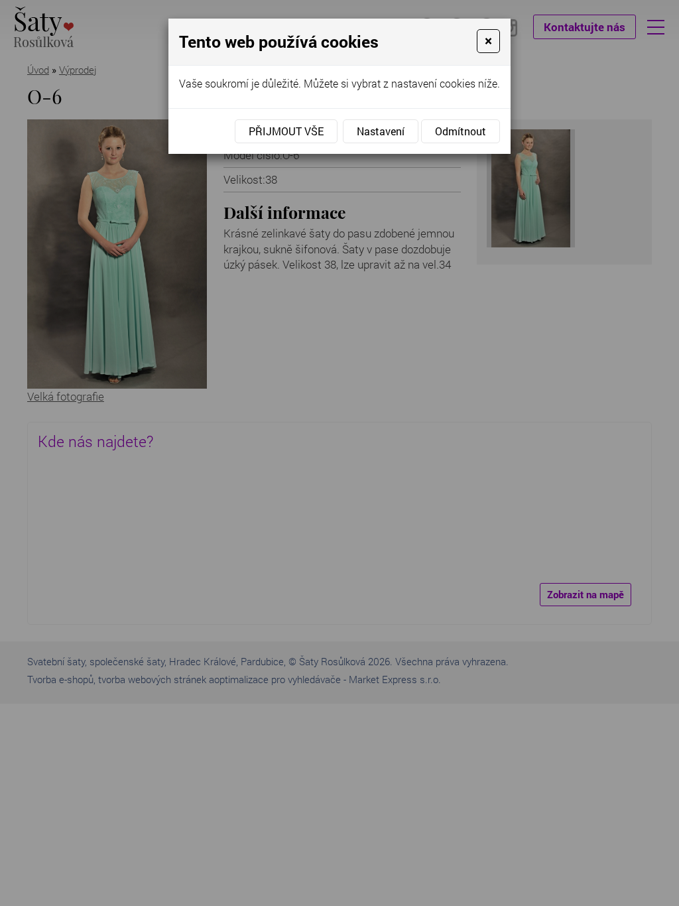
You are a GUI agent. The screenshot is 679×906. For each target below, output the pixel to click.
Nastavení (380, 131)
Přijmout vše (286, 131)
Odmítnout (460, 131)
